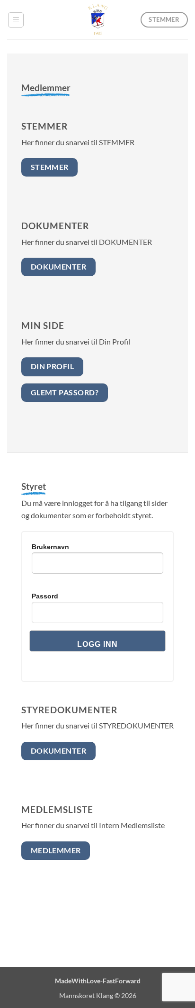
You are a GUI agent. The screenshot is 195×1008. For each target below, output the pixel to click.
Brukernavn (50, 547)
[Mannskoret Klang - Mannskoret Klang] (97, 19)
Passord (45, 596)
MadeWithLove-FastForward (98, 981)
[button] (16, 20)
